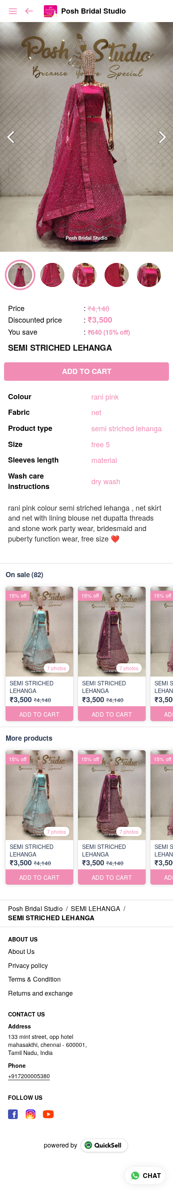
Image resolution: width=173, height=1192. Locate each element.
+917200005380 (29, 1076)
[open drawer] (13, 11)
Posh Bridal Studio (93, 11)
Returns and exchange (40, 993)
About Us (21, 951)
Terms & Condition (34, 979)
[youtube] (48, 1114)
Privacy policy (28, 965)
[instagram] (30, 1114)
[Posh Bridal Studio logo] (50, 11)
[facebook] (12, 1114)
